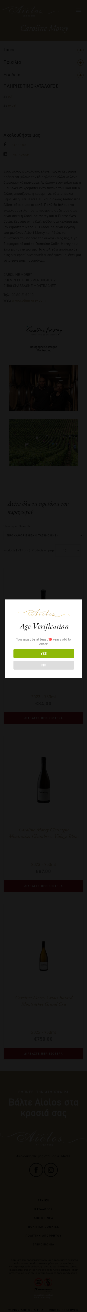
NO (43, 665)
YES (44, 653)
